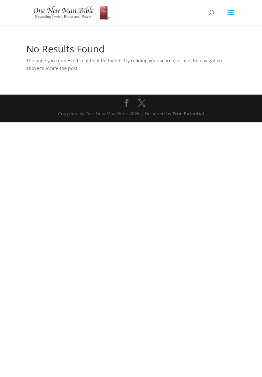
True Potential (188, 114)
